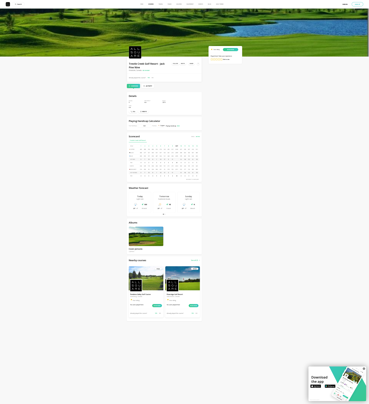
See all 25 (194, 260)
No (153, 77)
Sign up (357, 4)
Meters (198, 136)
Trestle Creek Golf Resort (138, 140)
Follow (175, 63)
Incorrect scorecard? (192, 179)
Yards (192, 136)
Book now (157, 305)
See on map (146, 70)
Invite (183, 63)
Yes (149, 77)
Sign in (344, 4)
